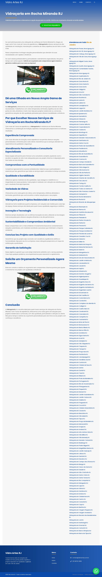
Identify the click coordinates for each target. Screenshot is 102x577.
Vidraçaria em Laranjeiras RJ (78, 105)
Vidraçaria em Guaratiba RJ (78, 156)
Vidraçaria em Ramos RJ (77, 209)
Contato (88, 2)
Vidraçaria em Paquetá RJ (78, 389)
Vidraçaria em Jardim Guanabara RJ (81, 394)
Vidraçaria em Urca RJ (76, 92)
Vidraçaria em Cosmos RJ (78, 159)
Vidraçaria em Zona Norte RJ (78, 81)
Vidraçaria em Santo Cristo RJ (79, 475)
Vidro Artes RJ (14, 2)
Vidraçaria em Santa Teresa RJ (79, 478)
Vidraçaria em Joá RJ (76, 520)
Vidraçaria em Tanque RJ (77, 349)
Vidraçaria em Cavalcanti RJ (78, 311)
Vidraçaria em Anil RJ (76, 368)
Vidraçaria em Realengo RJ (78, 443)
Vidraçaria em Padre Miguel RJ (79, 445)
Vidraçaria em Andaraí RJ (77, 429)
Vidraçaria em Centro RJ (77, 499)
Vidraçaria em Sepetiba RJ (78, 135)
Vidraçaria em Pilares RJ (77, 215)
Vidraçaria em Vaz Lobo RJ (78, 181)
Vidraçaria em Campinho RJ (78, 317)
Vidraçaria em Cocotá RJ (77, 405)
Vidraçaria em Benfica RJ (77, 507)
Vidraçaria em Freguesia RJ (78, 403)
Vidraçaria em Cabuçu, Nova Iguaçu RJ (82, 54)
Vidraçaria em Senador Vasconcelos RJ (82, 138)
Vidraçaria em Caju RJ (76, 504)
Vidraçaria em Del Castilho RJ (79, 295)
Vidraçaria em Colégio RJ (77, 306)
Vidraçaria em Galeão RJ (77, 400)
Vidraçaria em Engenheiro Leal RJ (80, 290)
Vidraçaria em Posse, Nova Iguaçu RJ (81, 48)
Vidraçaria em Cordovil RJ (78, 301)
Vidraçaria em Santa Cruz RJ (78, 143)
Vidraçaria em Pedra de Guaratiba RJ (81, 146)
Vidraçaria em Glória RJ (77, 488)
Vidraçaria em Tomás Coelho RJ (80, 186)
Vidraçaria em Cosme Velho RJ (79, 124)
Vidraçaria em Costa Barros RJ (79, 298)
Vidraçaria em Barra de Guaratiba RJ (81, 164)
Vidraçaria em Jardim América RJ (80, 260)
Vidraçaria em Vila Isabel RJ (78, 416)
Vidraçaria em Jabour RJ (77, 454)
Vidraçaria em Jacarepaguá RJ (79, 357)
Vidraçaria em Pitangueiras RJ (79, 386)
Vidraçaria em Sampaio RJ (78, 194)
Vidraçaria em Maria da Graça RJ (80, 244)
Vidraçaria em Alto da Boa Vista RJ (81, 432)
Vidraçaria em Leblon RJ (77, 103)
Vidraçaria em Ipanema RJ (78, 114)
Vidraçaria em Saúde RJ (77, 470)
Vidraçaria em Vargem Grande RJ (80, 513)
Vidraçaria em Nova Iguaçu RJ (79, 73)
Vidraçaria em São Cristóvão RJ (80, 472)
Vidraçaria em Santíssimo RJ (79, 140)
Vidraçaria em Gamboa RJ (78, 491)
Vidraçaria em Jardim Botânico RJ (80, 111)
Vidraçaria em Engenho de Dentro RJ (81, 285)
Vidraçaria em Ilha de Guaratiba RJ (81, 154)
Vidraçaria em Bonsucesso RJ (79, 325)
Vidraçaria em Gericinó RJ (78, 456)
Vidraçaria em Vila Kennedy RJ (79, 437)
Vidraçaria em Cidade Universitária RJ (82, 408)
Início (74, 2)
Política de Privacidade (91, 574)
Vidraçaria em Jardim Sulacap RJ (80, 451)
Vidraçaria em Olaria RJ (77, 239)
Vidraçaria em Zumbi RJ (77, 370)
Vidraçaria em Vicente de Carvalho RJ (82, 178)
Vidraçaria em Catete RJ (77, 130)
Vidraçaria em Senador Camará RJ (81, 440)
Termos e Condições (77, 574)
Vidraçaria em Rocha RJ (77, 199)
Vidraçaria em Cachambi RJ (78, 319)
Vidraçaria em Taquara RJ (78, 346)
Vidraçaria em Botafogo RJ (78, 132)
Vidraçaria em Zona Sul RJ (78, 87)
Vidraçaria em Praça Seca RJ (79, 352)
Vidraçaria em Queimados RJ (79, 76)
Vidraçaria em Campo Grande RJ (80, 162)
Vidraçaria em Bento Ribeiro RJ (79, 327)
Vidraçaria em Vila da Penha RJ (79, 173)
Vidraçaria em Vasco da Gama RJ (80, 467)
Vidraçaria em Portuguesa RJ (79, 381)
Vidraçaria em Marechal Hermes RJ (81, 247)
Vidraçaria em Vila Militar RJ (78, 435)
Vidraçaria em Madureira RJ (78, 255)
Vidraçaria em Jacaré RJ (77, 266)
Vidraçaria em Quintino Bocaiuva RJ (81, 212)
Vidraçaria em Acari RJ (77, 338)
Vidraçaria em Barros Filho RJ (79, 330)
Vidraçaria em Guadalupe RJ (78, 279)
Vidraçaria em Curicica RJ (78, 362)
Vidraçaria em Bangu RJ (77, 464)
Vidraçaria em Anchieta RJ (78, 333)
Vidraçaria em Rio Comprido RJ (79, 480)
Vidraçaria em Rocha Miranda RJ (80, 197)
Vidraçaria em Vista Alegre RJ (79, 167)
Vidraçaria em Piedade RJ (77, 217)
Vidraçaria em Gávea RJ (77, 119)
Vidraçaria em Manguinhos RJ (79, 252)
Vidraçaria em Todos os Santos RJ (80, 189)
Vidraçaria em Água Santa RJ (79, 335)
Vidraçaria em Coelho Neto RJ (79, 309)
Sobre (81, 2)
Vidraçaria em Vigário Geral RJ (79, 175)
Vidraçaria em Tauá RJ (76, 373)
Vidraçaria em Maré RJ (76, 250)
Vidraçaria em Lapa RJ (76, 486)
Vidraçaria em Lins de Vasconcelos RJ (82, 258)
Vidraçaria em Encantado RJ (78, 293)
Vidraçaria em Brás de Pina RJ (79, 322)
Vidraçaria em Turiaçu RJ (77, 183)
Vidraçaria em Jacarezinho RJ (79, 263)
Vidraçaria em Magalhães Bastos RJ (81, 448)
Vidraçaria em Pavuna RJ (77, 226)
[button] (95, 2)
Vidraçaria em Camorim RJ (78, 528)
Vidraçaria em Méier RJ (77, 242)
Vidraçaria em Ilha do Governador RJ (81, 384)
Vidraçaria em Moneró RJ (77, 392)
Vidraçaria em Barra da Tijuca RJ (80, 533)
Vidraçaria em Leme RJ (77, 100)
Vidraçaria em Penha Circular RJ (80, 220)
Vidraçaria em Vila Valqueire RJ (79, 344)
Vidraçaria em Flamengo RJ (78, 122)
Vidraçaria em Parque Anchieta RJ (80, 231)
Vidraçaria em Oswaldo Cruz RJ (79, 236)
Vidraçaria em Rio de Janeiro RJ (80, 79)
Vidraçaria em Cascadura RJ (79, 314)
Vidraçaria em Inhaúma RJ (78, 271)
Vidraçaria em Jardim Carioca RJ (80, 397)
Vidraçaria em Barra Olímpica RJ (80, 531)
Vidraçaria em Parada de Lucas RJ (80, 234)
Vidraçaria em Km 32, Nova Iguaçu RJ (81, 51)
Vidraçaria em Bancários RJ (78, 413)
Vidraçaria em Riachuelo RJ (78, 207)
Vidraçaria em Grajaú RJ (77, 427)
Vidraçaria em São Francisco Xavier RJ (82, 191)
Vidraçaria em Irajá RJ (76, 268)
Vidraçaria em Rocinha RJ (77, 97)
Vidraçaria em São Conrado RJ (79, 95)
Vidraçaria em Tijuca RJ (77, 419)
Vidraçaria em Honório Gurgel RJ (80, 274)
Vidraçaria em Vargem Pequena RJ (81, 510)
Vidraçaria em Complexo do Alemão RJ (82, 303)
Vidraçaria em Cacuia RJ (77, 411)
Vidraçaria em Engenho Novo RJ (80, 282)
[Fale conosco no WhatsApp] (96, 571)
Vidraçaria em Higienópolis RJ (79, 276)
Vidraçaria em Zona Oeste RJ (79, 84)
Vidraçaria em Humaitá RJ (78, 116)
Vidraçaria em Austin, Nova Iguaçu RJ (81, 66)
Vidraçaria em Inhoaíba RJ (78, 151)
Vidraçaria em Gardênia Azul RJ (79, 360)
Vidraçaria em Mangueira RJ (78, 483)
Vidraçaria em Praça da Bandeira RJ (81, 421)
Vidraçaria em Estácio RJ (77, 494)
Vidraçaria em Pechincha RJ (78, 354)
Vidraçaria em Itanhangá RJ (78, 523)
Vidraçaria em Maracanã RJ (78, 424)
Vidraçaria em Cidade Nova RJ (79, 496)
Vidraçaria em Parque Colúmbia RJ (81, 228)
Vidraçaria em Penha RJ (77, 223)
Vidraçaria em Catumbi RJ (78, 502)
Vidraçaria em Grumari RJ (78, 525)
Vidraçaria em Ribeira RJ (77, 376)
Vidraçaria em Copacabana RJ (79, 127)
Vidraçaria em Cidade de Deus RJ (80, 365)
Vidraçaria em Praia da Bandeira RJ (81, 378)
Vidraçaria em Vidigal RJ (77, 89)
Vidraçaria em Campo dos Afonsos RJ (82, 462)
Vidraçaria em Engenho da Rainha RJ (81, 287)
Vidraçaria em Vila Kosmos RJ (79, 170)
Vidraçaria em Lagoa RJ (77, 108)
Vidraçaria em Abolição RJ (78, 341)
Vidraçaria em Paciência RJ (78, 148)
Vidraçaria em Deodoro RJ (78, 459)
